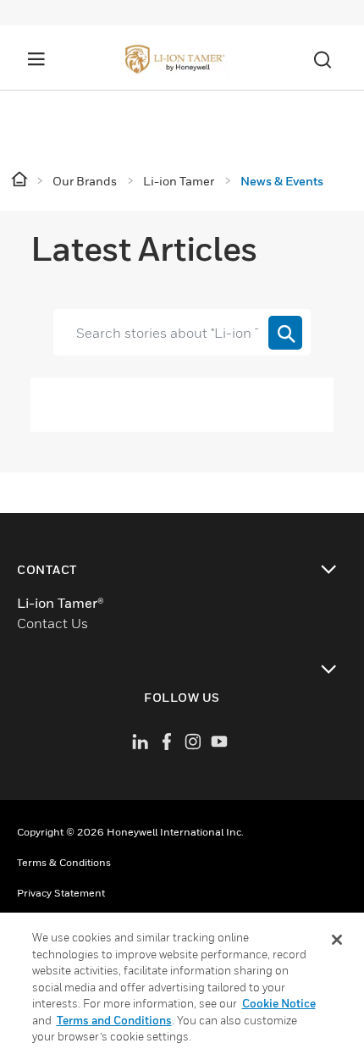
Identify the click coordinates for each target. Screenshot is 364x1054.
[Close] (337, 939)
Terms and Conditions (114, 1020)
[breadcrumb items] (21, 180)
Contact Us (52, 623)
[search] (285, 333)
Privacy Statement (61, 892)
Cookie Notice (279, 1003)
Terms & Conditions (64, 862)
